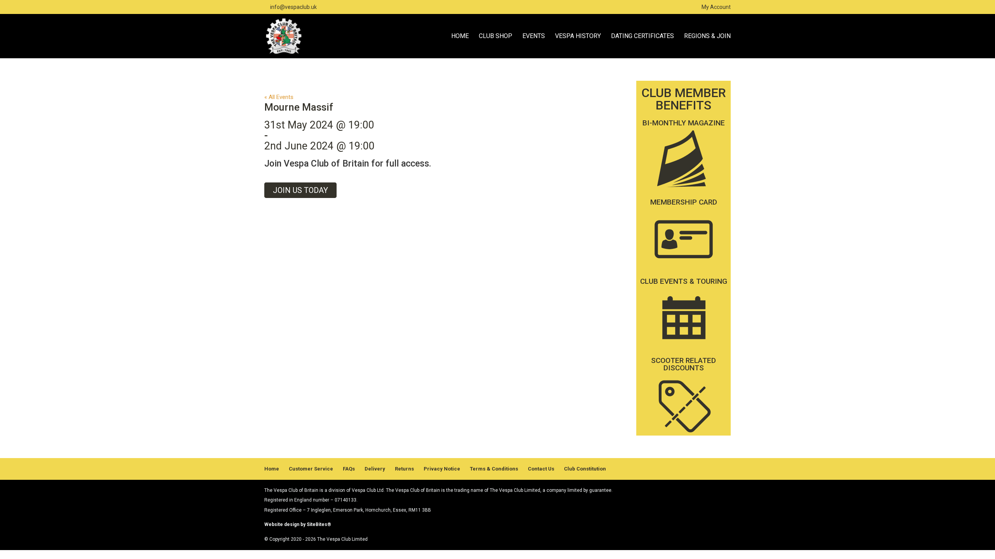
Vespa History (578, 36)
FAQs (349, 469)
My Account (716, 7)
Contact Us (541, 469)
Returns (404, 469)
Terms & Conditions (494, 469)
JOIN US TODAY (300, 190)
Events (533, 36)
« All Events (278, 97)
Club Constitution (585, 469)
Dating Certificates (642, 36)
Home (460, 36)
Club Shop (495, 36)
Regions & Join (707, 36)
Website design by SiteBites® (297, 524)
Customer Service (311, 469)
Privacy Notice (442, 469)
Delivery (375, 469)
